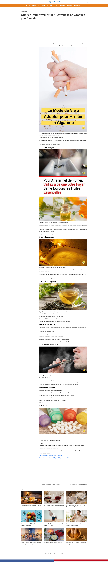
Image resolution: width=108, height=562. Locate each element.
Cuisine (44, 5)
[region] (54, 30)
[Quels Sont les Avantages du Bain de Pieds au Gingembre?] (76, 534)
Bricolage (69, 5)
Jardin (56, 5)
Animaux (62, 5)
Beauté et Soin (36, 5)
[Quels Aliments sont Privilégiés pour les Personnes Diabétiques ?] (31, 516)
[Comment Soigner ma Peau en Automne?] (54, 534)
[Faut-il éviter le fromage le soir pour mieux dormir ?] (31, 497)
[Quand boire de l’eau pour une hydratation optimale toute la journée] (76, 516)
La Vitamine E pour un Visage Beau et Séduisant (50, 455)
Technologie (77, 5)
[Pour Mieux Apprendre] (55, 2)
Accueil (28, 5)
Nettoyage (50, 5)
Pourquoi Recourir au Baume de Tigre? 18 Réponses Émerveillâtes (54, 457)
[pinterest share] (81, 560)
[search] (87, 2)
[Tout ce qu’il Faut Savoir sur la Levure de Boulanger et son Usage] (76, 497)
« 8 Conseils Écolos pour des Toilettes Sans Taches (50, 484)
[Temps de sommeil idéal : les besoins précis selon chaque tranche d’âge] (31, 534)
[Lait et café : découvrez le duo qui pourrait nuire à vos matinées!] (54, 516)
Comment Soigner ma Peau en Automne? (53, 542)
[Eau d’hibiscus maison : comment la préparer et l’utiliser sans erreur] (54, 497)
